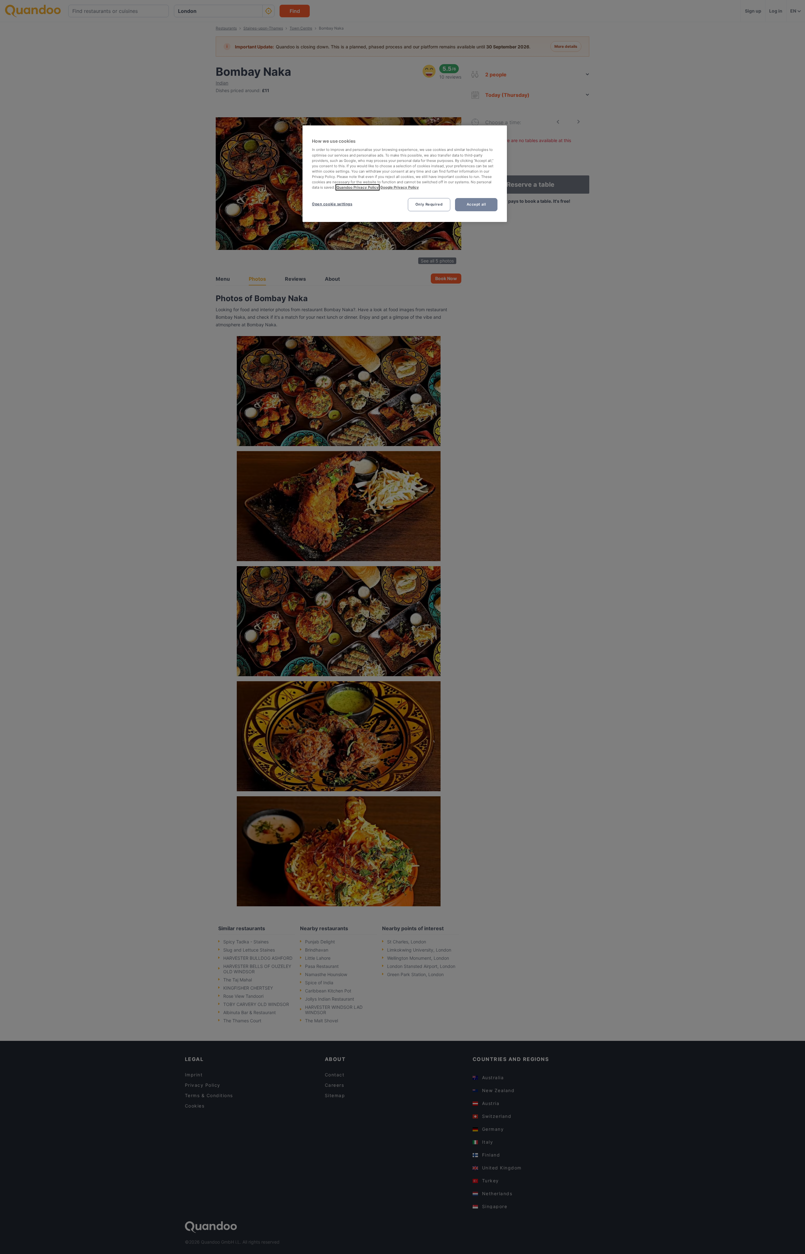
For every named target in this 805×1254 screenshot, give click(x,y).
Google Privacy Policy (399, 187)
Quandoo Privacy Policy (357, 187)
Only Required (428, 204)
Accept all (476, 204)
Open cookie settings (332, 204)
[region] (405, 173)
